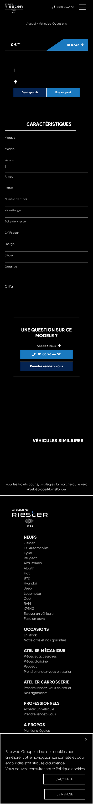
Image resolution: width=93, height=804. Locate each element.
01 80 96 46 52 (64, 7)
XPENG (29, 608)
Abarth (29, 568)
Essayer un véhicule (38, 613)
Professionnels (42, 703)
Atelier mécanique (44, 650)
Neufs (30, 537)
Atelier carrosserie (46, 682)
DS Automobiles (36, 548)
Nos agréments (35, 693)
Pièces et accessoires (40, 656)
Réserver (73, 45)
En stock (30, 635)
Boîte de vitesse (15, 221)
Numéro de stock (16, 199)
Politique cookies (70, 769)
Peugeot (30, 558)
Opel (27, 598)
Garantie (11, 266)
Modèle (10, 149)
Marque (10, 137)
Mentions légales (37, 730)
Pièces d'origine (36, 661)
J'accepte (64, 779)
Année (9, 176)
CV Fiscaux (12, 232)
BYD (27, 578)
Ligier (28, 553)
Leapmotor (32, 593)
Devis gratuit (30, 92)
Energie (10, 244)
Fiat (27, 573)
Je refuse (65, 794)
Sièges (9, 255)
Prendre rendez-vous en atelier (47, 671)
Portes (9, 187)
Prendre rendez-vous (46, 366)
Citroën (29, 543)
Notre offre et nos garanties (45, 640)
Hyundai (30, 583)
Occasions (36, 629)
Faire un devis (34, 618)
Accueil (31, 23)
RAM (27, 603)
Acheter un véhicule (39, 709)
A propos (34, 724)
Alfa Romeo (33, 563)
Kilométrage (13, 210)
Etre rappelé (63, 92)
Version (9, 160)
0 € (16, 44)
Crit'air (10, 286)
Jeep (28, 588)
